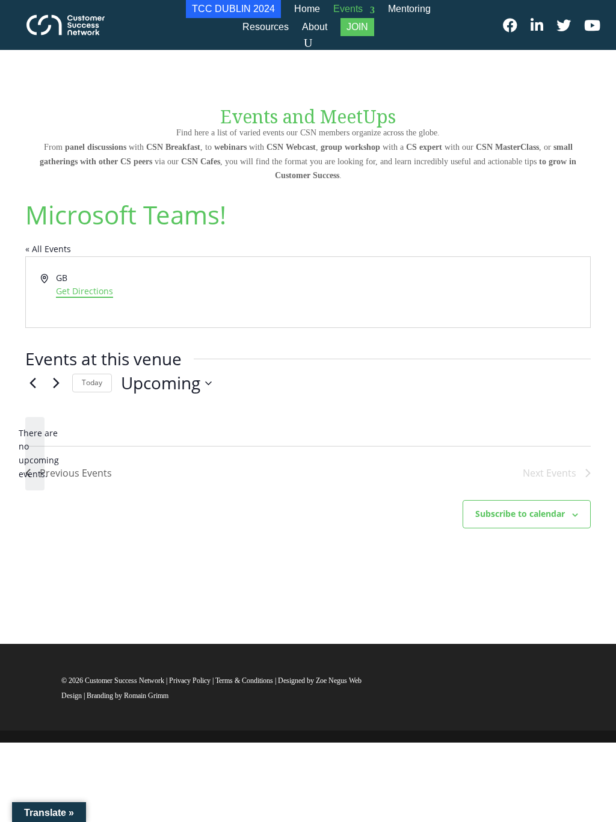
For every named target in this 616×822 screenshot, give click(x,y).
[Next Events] (56, 383)
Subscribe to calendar (520, 513)
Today (92, 382)
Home (307, 9)
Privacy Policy (190, 680)
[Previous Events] (32, 383)
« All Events (48, 249)
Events (348, 9)
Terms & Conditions (244, 680)
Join (357, 27)
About (314, 27)
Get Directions (84, 291)
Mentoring (409, 9)
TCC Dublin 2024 (233, 9)
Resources (265, 27)
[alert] (35, 454)
